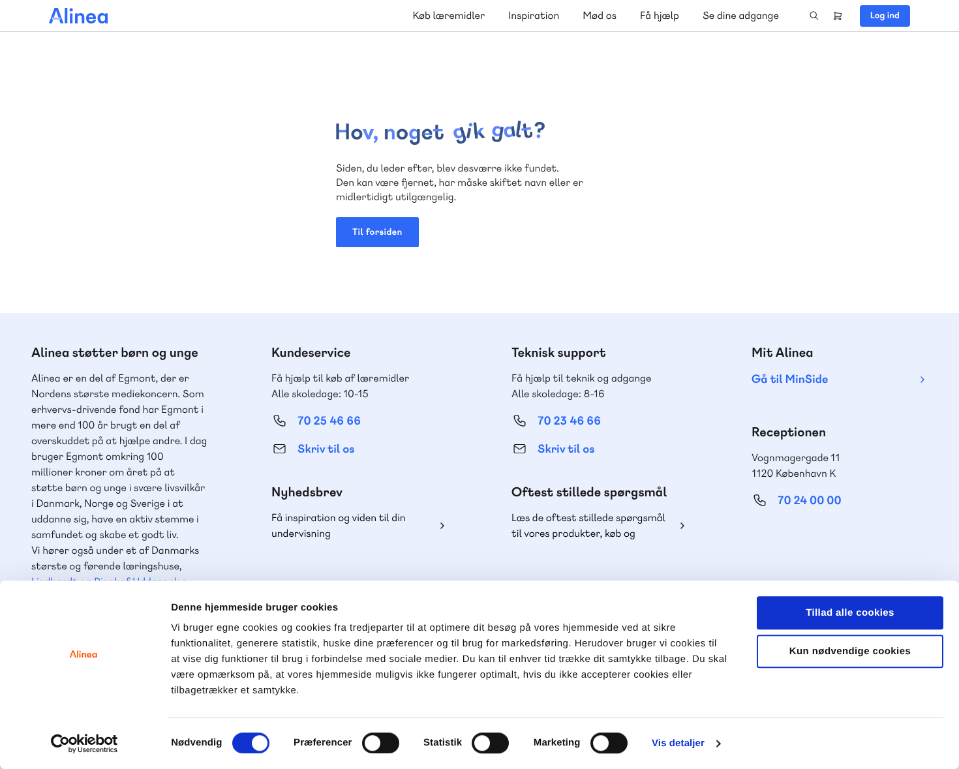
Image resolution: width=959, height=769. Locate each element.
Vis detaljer (678, 743)
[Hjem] (78, 15)
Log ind (885, 16)
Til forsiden (377, 232)
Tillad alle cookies (850, 612)
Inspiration (533, 15)
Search (814, 15)
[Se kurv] (837, 15)
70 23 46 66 (569, 421)
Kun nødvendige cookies (850, 651)
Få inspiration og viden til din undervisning (338, 525)
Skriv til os (325, 449)
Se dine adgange (741, 15)
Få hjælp (659, 15)
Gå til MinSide (790, 379)
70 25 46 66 (329, 421)
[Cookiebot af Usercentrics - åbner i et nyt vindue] (84, 743)
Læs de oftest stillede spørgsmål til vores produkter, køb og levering (588, 526)
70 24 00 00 (810, 500)
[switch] (380, 742)
